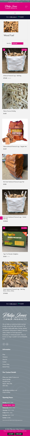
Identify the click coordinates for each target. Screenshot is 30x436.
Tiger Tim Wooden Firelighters (10, 254)
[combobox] (17, 43)
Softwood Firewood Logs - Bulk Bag (12, 76)
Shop (4, 354)
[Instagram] (7, 344)
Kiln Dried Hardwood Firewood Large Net (13, 182)
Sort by (9, 43)
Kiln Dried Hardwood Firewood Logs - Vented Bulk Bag (14, 218)
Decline (18, 434)
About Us (5, 359)
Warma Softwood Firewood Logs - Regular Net (15, 146)
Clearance (5, 357)
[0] (26, 7)
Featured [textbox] (14, 43)
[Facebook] (4, 344)
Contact (4, 362)
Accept (11, 434)
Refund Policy (6, 367)
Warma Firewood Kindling (9, 111)
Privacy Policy (6, 364)
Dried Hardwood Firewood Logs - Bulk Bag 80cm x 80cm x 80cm (14, 290)
